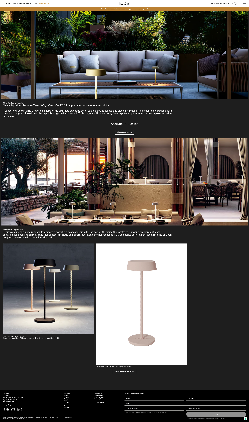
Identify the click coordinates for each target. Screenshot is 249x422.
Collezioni (14, 3)
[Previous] (38, 186)
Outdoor (22, 3)
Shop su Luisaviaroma (124, 132)
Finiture (66, 397)
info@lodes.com (8, 401)
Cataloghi (223, 3)
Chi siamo (6, 3)
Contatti (66, 408)
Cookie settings (68, 417)
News (66, 401)
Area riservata (214, 3)
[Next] (210, 179)
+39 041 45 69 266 (10, 399)
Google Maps (7, 405)
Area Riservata (99, 397)
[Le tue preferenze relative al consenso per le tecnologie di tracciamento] (245, 418)
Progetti (35, 3)
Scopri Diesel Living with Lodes (124, 371)
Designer (67, 399)
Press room (98, 394)
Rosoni (28, 3)
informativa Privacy (220, 418)
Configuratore (44, 3)
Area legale (98, 399)
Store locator (98, 395)
